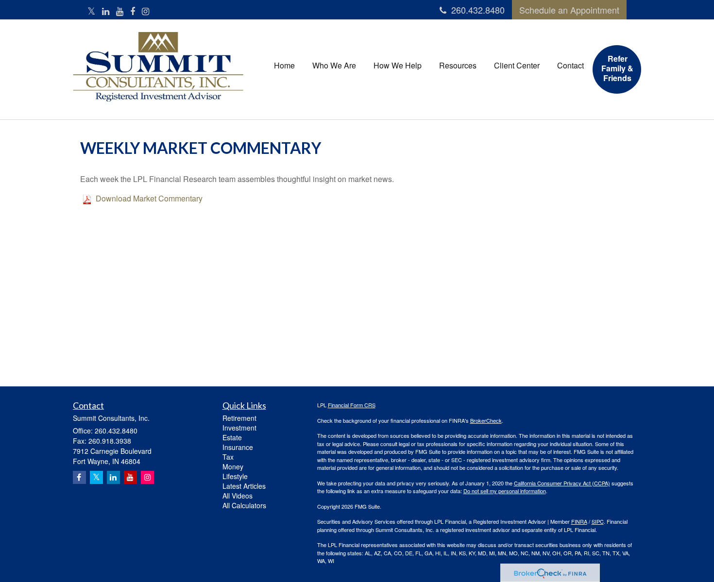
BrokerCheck (486, 420)
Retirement (239, 418)
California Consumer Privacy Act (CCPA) (562, 483)
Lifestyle (235, 476)
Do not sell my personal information (504, 491)
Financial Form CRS (351, 405)
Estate (232, 437)
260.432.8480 (478, 9)
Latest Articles (244, 486)
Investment (239, 427)
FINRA (579, 521)
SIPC (598, 521)
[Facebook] (132, 11)
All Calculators (244, 505)
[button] (334, 65)
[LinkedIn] (105, 11)
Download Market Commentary (149, 198)
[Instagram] (145, 11)
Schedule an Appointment (569, 9)
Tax (228, 457)
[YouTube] (119, 11)
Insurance (237, 447)
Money (232, 466)
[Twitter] (91, 11)
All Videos (237, 495)
